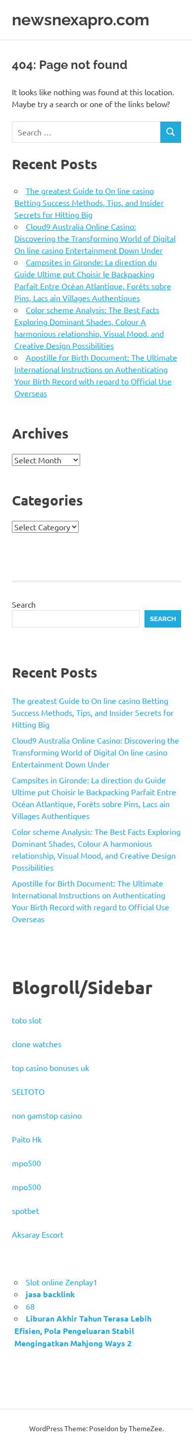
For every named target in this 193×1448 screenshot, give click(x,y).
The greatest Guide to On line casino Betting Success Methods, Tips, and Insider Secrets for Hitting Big (89, 202)
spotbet (25, 1210)
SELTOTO (28, 1091)
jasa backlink (50, 1294)
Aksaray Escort (37, 1234)
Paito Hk (27, 1139)
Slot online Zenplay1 (61, 1282)
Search (24, 604)
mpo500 (26, 1163)
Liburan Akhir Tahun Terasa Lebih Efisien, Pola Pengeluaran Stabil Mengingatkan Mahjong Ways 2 (82, 1330)
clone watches (36, 1044)
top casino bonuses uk (50, 1067)
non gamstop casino (47, 1115)
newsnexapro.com (80, 19)
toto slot (27, 1020)
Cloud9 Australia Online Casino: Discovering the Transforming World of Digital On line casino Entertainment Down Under (95, 238)
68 (30, 1306)
